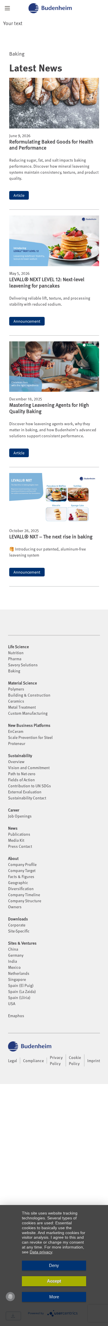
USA (11, 1003)
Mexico (14, 967)
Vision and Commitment (29, 767)
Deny (54, 1265)
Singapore (17, 979)
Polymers (16, 689)
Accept (54, 1280)
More (54, 1296)
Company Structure (24, 900)
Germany (15, 955)
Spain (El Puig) (21, 985)
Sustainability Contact (27, 798)
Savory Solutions (23, 664)
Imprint (93, 1060)
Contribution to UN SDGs (29, 785)
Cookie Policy (75, 1060)
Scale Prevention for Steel (30, 737)
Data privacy (41, 1252)
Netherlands (18, 973)
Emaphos (16, 1015)
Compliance (33, 1060)
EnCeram (15, 731)
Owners (15, 906)
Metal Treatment (22, 707)
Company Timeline (24, 894)
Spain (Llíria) (19, 997)
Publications (19, 834)
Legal (12, 1060)
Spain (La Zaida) (22, 991)
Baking (14, 671)
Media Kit (16, 840)
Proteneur (16, 743)
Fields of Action (21, 779)
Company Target (21, 870)
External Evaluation (24, 792)
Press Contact (20, 846)
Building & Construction (29, 695)
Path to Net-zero (21, 773)
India (12, 961)
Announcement (27, 321)
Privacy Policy (56, 1060)
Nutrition (16, 652)
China (13, 949)
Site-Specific (19, 931)
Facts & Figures (21, 876)
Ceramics (16, 701)
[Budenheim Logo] (57, 8)
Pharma (14, 658)
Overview (16, 761)
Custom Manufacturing (28, 713)
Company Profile (22, 864)
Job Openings (20, 816)
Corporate (16, 925)
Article (19, 195)
